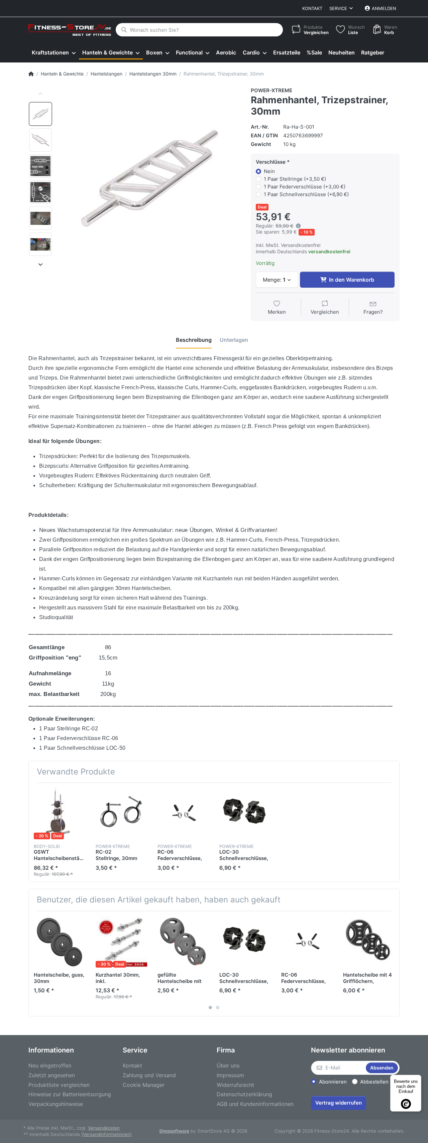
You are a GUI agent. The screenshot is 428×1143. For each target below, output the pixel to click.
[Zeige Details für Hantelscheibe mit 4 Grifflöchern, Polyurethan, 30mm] (369, 942)
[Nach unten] (40, 264)
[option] (40, 114)
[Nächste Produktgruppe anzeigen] (393, 964)
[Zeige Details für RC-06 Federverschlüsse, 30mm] (183, 813)
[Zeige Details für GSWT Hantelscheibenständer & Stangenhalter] (59, 813)
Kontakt (312, 8)
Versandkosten (104, 1128)
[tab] (194, 340)
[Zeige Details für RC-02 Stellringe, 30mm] (121, 813)
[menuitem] (53, 52)
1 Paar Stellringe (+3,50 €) (295, 179)
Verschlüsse (271, 162)
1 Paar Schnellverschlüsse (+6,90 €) (306, 194)
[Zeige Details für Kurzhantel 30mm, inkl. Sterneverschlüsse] (121, 942)
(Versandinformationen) (106, 1134)
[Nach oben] (40, 94)
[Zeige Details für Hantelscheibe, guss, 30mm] (59, 942)
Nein (269, 171)
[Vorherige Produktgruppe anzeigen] (34, 964)
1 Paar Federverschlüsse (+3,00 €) (304, 186)
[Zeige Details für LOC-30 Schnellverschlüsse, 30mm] (245, 813)
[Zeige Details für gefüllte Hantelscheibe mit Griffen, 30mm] (183, 942)
